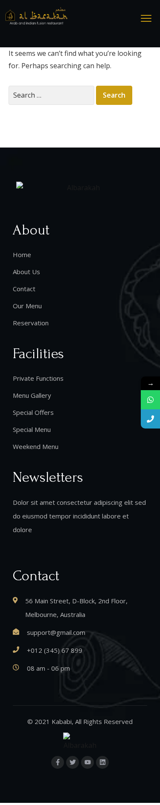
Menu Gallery (32, 395)
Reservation (31, 323)
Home (22, 254)
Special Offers (33, 412)
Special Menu (32, 429)
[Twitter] (72, 762)
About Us (26, 271)
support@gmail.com (56, 632)
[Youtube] (87, 762)
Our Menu (27, 305)
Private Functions (38, 378)
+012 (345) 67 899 (54, 650)
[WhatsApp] (150, 399)
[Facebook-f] (57, 762)
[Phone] (150, 419)
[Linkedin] (102, 762)
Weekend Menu (35, 446)
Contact (24, 288)
